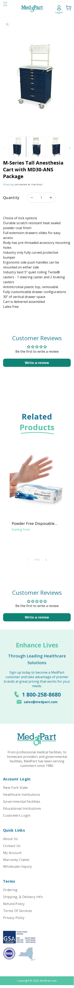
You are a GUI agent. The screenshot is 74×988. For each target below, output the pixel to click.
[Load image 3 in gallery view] (56, 147)
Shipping (8, 184)
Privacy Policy (13, 917)
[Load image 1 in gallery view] (17, 147)
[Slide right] (69, 147)
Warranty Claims (16, 859)
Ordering (10, 890)
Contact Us (11, 846)
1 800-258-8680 (41, 694)
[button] (5, 9)
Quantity (11, 197)
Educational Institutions (22, 808)
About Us (10, 839)
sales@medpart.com (41, 702)
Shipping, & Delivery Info (23, 897)
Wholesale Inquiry (17, 866)
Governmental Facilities (21, 801)
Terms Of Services (17, 910)
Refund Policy (14, 904)
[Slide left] (27, 559)
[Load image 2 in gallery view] (37, 147)
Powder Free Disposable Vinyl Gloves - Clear (33, 523)
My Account (12, 852)
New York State (15, 787)
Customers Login (17, 815)
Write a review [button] (37, 362)
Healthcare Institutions (21, 794)
